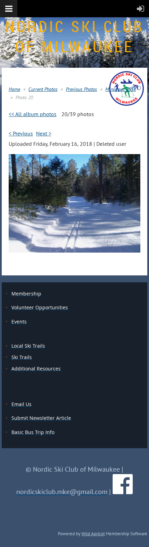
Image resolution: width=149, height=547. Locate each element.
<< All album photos (32, 114)
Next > (43, 133)
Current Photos (43, 89)
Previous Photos (81, 89)
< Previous (21, 133)
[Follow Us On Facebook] (123, 491)
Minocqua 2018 (120, 89)
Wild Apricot (93, 533)
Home (14, 89)
